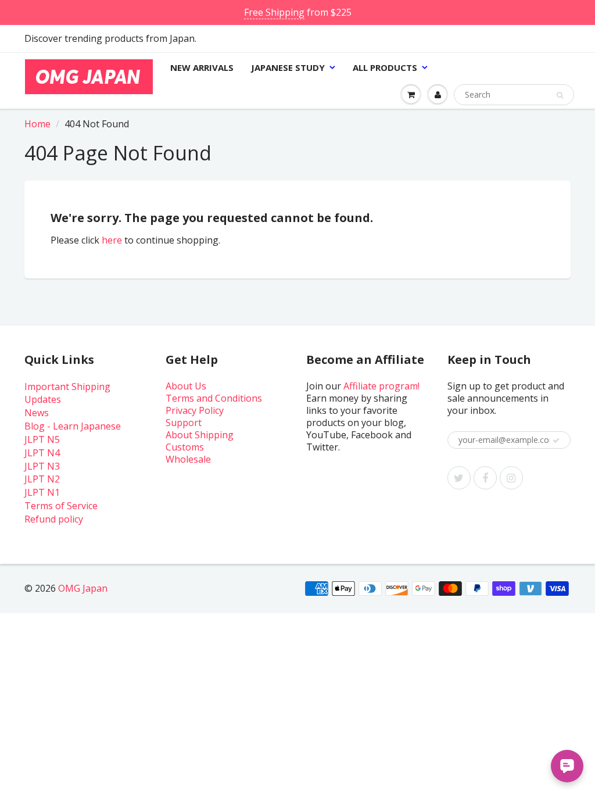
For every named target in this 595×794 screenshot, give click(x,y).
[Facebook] (485, 477)
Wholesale (188, 459)
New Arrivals (202, 67)
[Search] (560, 95)
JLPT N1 (42, 492)
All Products (385, 67)
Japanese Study (288, 67)
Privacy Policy (195, 410)
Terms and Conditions (214, 398)
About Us (186, 386)
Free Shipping (274, 12)
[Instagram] (511, 477)
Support (184, 422)
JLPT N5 (42, 439)
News (36, 412)
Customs (185, 447)
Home (37, 123)
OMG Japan (82, 588)
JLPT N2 (42, 479)
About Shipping (200, 434)
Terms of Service (61, 505)
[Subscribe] (556, 440)
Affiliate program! (381, 386)
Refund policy (53, 519)
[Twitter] (459, 477)
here (112, 240)
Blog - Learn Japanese (72, 426)
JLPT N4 (42, 452)
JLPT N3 (42, 466)
